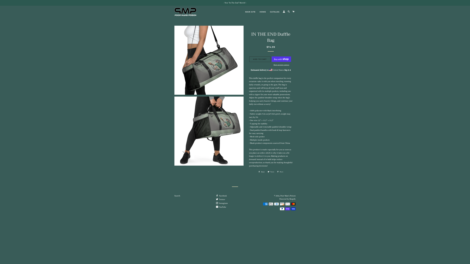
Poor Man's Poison (288, 196)
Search (177, 196)
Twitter (222, 199)
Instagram (223, 203)
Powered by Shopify (287, 199)
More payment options (281, 65)
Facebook (223, 196)
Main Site (250, 12)
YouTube (222, 207)
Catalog (275, 12)
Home (263, 12)
